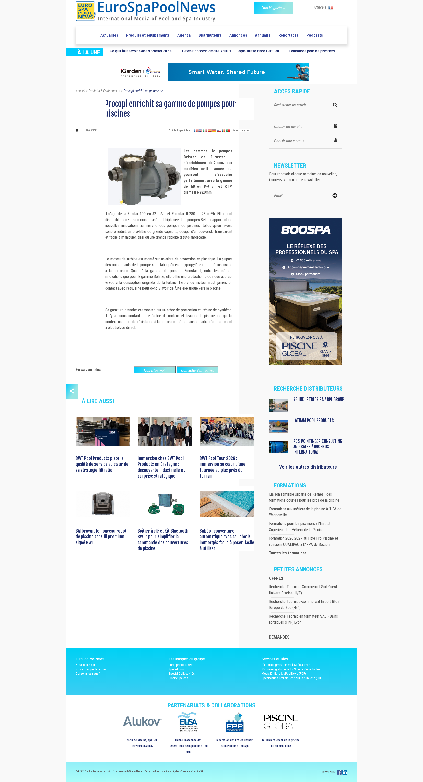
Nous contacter (85, 665)
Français (320, 7)
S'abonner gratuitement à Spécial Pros (286, 665)
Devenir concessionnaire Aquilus (206, 51)
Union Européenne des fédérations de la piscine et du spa (188, 746)
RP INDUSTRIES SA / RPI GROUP (318, 399)
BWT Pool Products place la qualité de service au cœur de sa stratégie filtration (102, 464)
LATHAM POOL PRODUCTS (313, 420)
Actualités (109, 35)
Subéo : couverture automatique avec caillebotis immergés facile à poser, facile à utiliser (227, 539)
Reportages (288, 35)
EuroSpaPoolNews (180, 665)
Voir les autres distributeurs (308, 467)
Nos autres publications (91, 669)
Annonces (238, 35)
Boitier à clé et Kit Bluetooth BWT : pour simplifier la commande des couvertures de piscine (163, 539)
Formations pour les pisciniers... (313, 51)
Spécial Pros (177, 669)
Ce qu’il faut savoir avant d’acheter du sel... (142, 51)
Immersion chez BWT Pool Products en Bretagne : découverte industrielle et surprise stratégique (161, 467)
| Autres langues (240, 130)
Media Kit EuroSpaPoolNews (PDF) (284, 673)
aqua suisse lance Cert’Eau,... (260, 51)
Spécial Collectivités (182, 673)
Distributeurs (210, 35)
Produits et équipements (148, 35)
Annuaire (262, 35)
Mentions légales (171, 771)
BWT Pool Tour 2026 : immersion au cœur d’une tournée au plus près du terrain (222, 467)
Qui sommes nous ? (88, 673)
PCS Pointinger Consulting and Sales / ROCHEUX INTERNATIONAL (317, 446)
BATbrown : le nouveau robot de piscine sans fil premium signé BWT (101, 536)
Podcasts (314, 35)
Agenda (184, 35)
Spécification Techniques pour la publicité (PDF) (292, 678)
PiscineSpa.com (179, 678)
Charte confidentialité (192, 771)
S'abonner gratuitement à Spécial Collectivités (291, 669)
